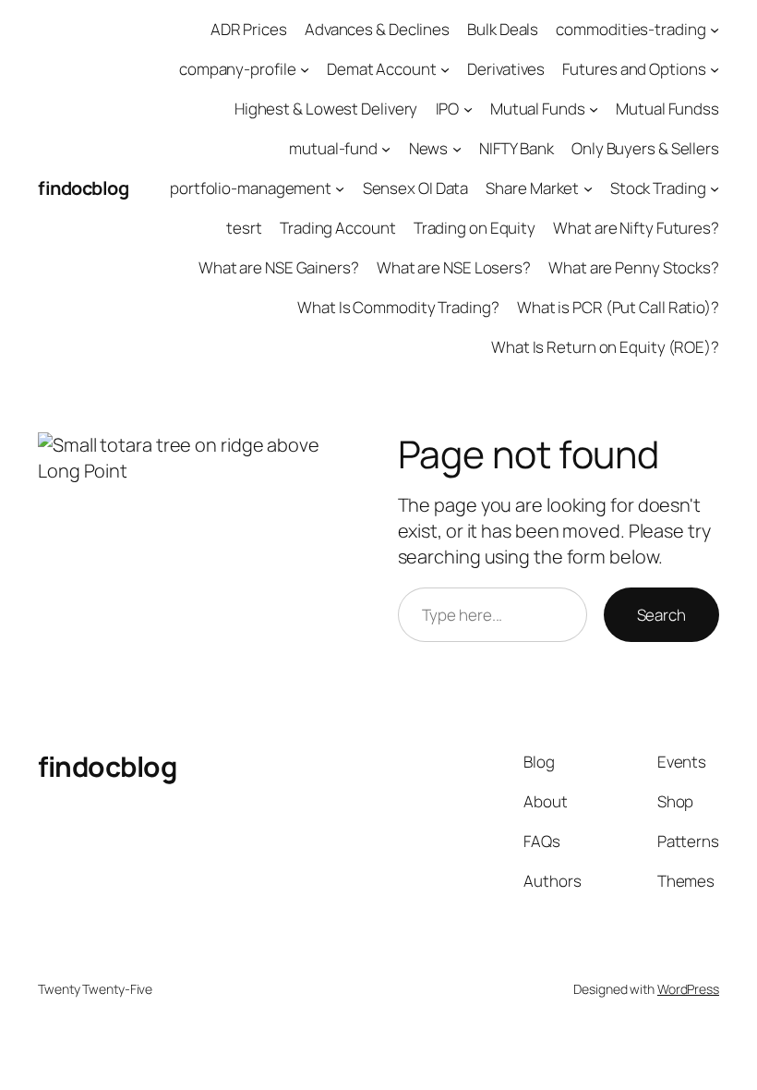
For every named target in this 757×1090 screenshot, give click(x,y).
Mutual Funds (537, 108)
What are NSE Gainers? (278, 267)
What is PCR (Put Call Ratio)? (618, 307)
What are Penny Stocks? (633, 267)
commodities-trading (630, 29)
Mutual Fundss (667, 108)
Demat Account (382, 68)
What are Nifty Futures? (636, 227)
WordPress (688, 989)
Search (661, 614)
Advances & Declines (377, 29)
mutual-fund (333, 148)
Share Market (532, 188)
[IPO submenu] (468, 109)
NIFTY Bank (516, 148)
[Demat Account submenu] (445, 69)
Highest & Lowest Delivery (326, 108)
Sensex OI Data (416, 188)
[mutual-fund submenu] (386, 148)
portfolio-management (250, 188)
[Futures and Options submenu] (714, 69)
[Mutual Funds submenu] (593, 109)
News (429, 148)
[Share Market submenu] (588, 188)
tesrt (244, 227)
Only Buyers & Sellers (645, 148)
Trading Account (338, 227)
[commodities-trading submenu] (714, 29)
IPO (448, 108)
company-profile (237, 68)
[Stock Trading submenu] (714, 188)
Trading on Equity (474, 227)
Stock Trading (658, 188)
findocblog (83, 188)
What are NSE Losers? (454, 267)
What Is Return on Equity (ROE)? (605, 346)
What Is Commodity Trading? (398, 307)
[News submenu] (457, 148)
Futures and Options (633, 68)
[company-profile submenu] (304, 69)
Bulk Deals (502, 29)
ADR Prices (248, 29)
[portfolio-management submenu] (339, 188)
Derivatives (506, 68)
